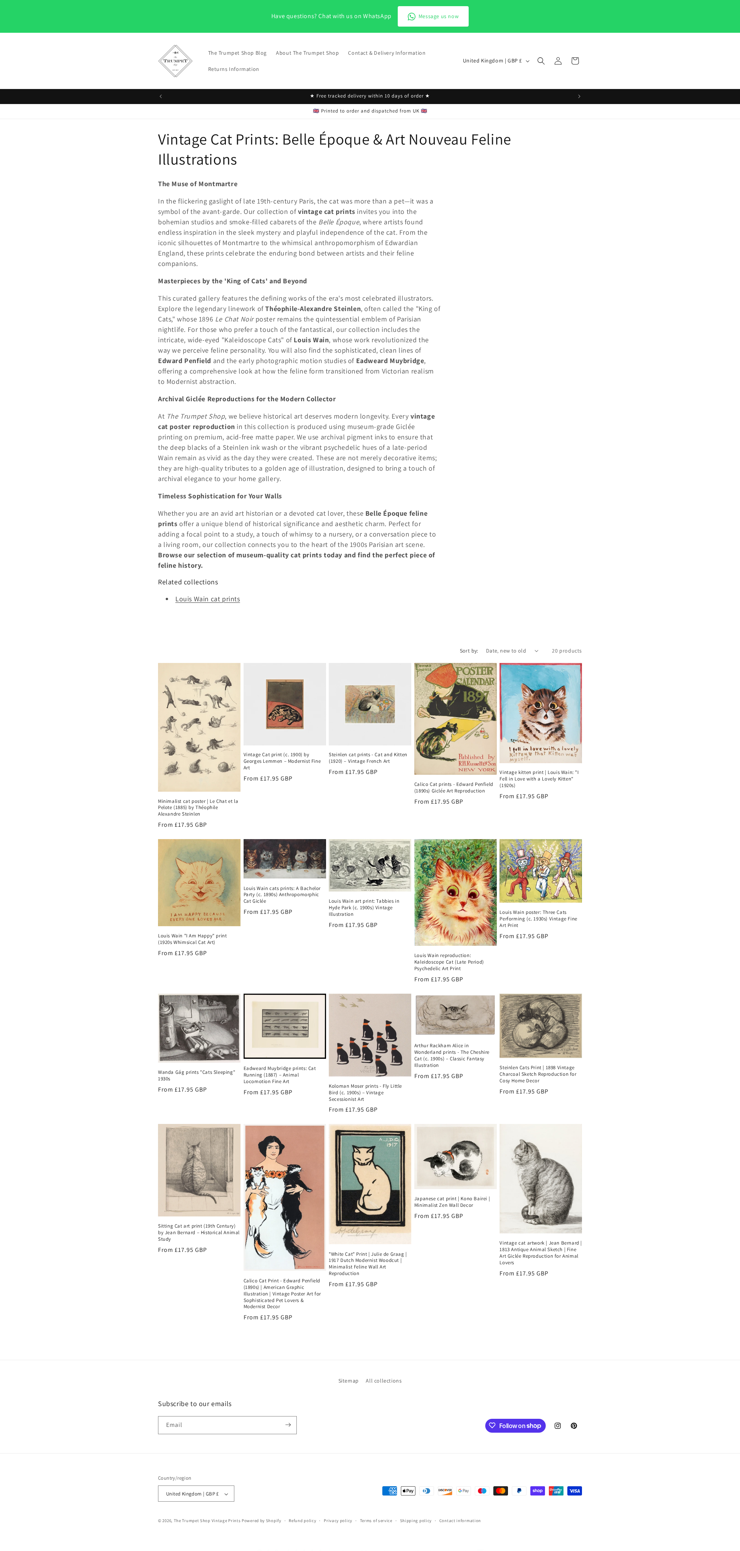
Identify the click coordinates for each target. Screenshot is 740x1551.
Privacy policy (338, 1520)
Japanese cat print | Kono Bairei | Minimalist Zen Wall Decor (452, 1202)
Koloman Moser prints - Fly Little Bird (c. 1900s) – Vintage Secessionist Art (365, 1092)
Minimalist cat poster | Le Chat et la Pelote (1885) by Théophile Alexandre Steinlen (198, 808)
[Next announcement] (579, 96)
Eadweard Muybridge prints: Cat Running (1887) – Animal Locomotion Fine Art (280, 1075)
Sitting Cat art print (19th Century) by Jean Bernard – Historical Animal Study (199, 1232)
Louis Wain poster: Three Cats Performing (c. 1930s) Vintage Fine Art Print (538, 919)
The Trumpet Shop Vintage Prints (207, 1521)
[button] (541, 60)
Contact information (460, 1520)
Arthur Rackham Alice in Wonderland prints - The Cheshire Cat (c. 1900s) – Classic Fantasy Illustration (451, 1055)
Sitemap (348, 1380)
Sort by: (469, 650)
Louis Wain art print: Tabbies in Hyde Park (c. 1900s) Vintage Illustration (364, 907)
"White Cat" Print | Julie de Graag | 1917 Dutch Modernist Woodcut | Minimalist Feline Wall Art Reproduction (368, 1264)
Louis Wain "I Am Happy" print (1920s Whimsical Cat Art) (192, 939)
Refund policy (302, 1520)
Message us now (439, 16)
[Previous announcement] (160, 96)
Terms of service (376, 1520)
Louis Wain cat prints (207, 598)
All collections (384, 1380)
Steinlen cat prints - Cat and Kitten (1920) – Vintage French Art (368, 758)
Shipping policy (416, 1520)
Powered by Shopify (261, 1521)
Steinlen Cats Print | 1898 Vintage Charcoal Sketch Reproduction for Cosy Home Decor (538, 1074)
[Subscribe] (287, 1425)
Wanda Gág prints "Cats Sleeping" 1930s (196, 1075)
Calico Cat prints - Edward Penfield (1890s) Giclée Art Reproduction (453, 787)
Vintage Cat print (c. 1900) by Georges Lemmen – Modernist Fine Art (282, 761)
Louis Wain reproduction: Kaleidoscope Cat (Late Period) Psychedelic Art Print (449, 962)
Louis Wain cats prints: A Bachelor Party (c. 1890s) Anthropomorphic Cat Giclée (282, 895)
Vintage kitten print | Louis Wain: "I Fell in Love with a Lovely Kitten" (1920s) (539, 779)
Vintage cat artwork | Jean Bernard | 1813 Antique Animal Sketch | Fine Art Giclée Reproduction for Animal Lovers (541, 1253)
